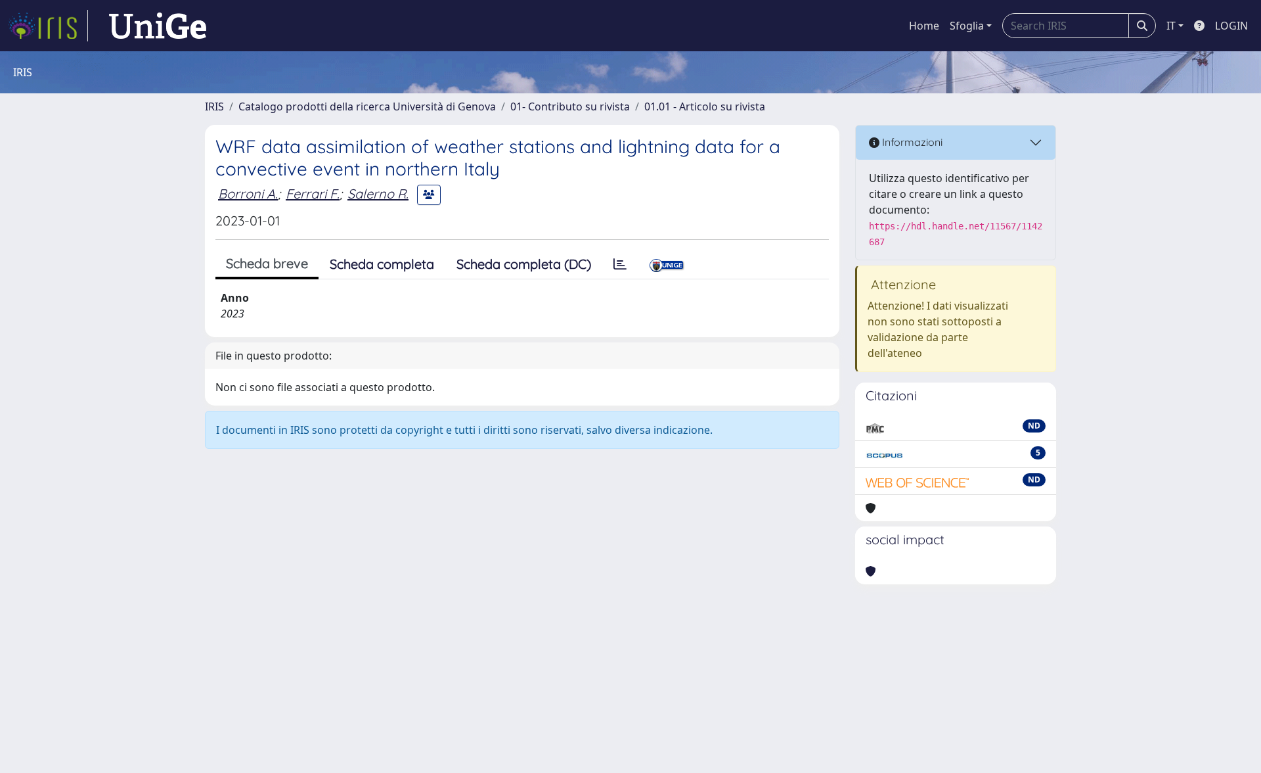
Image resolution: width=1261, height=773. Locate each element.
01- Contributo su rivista (570, 106)
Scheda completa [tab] (382, 264)
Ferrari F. (313, 193)
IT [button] (1171, 25)
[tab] (620, 264)
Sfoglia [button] (967, 25)
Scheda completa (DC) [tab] (523, 264)
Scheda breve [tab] (267, 263)
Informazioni (910, 142)
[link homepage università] (158, 25)
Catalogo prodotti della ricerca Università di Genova (367, 106)
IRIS (214, 106)
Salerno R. (378, 193)
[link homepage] (48, 25)
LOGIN (1231, 25)
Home (924, 25)
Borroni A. (248, 193)
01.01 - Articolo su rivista (704, 106)
